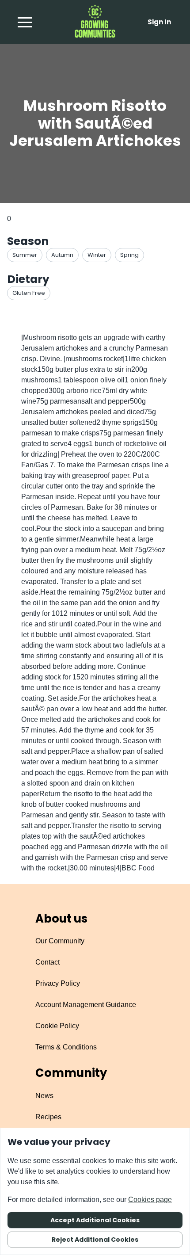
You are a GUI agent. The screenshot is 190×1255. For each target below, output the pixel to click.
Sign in (159, 22)
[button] (24, 22)
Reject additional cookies (95, 1239)
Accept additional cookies (95, 1220)
